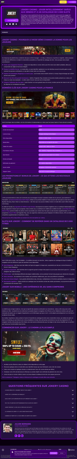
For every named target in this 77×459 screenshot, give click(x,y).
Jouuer (63, 2)
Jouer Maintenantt (11, 20)
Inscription (72, 2)
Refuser (61, 453)
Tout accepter (53, 453)
